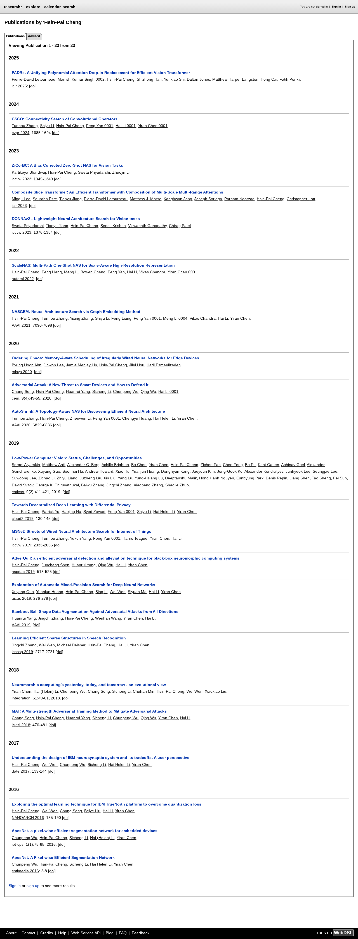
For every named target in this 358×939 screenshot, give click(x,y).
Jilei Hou (136, 365)
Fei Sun (340, 478)
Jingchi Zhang (119, 485)
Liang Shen (299, 478)
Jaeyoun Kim (203, 471)
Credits (46, 933)
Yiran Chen (240, 318)
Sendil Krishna (113, 225)
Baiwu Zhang (92, 485)
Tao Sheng (321, 478)
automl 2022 (23, 278)
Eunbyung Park (249, 478)
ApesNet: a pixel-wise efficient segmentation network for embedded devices (84, 830)
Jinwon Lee (54, 365)
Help (62, 933)
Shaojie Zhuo (177, 485)
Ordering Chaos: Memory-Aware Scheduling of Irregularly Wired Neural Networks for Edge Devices (105, 358)
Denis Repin (276, 478)
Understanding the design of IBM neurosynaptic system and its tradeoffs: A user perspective (100, 757)
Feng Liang (52, 272)
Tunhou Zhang (25, 125)
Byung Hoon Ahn (26, 365)
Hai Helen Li (164, 418)
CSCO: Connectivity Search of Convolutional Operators (64, 119)
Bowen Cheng (93, 272)
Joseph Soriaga (208, 199)
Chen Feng (233, 464)
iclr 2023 (19, 205)
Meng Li (71, 272)
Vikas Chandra (152, 272)
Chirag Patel (180, 225)
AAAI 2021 (21, 325)
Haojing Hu (71, 511)
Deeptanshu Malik (181, 478)
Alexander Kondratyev (263, 471)
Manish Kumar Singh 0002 (81, 79)
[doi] (33, 86)
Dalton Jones (198, 79)
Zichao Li (46, 478)
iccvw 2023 (21, 179)
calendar (52, 6)
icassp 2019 (22, 651)
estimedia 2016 (25, 871)
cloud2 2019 (23, 518)
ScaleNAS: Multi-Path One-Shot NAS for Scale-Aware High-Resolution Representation (93, 265)
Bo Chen (139, 464)
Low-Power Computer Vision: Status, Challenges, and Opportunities (77, 458)
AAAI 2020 (21, 425)
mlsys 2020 (22, 371)
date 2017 (21, 771)
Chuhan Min (143, 691)
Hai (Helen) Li (46, 691)
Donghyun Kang (175, 471)
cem (15, 398)
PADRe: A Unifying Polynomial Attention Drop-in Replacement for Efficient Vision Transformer (101, 72)
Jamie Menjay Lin (81, 365)
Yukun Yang (80, 538)
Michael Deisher (71, 645)
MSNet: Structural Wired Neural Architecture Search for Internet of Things (81, 531)
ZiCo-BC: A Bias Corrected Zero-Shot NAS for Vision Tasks (67, 165)
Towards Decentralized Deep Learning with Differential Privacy (71, 505)
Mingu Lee (21, 199)
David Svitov (22, 485)
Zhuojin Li (120, 172)
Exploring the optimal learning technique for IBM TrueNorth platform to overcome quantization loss (106, 804)
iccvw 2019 (21, 545)
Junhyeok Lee (298, 471)
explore (33, 6)
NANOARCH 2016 (28, 817)
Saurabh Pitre (45, 199)
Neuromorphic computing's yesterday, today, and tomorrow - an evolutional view (89, 684)
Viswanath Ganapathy (147, 225)
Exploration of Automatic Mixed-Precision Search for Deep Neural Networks (83, 584)
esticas (18, 491)
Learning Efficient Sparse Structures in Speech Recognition (69, 638)
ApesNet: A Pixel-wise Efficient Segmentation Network (63, 857)
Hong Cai (269, 79)
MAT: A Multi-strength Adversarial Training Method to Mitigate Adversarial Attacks (89, 711)
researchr (13, 6)
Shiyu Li (47, 125)
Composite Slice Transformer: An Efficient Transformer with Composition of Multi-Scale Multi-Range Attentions (117, 192)
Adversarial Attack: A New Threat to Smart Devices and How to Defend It (80, 385)
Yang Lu (125, 478)
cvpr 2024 (20, 132)
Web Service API (86, 933)
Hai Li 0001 (126, 125)
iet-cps (17, 844)
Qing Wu (148, 391)
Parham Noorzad (239, 199)
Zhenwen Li (80, 418)
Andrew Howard (99, 471)
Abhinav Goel (293, 464)
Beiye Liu (92, 811)
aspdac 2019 (23, 571)
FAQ (123, 933)
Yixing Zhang (81, 318)
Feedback (140, 933)
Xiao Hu (122, 471)
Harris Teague (135, 538)
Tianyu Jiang (70, 199)
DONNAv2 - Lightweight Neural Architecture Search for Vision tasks (76, 218)
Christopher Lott (301, 199)
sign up (33, 885)
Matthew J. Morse (145, 199)
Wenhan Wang (108, 618)
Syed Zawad (94, 511)
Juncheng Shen (55, 565)
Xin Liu (109, 478)
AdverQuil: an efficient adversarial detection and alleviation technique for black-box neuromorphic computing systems (125, 558)
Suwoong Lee (24, 478)
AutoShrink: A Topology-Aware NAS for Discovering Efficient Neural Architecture (88, 411)
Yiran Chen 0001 (153, 125)
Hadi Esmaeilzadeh (164, 365)
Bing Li (101, 591)
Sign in (336, 6)
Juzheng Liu (90, 478)
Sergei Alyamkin (26, 464)
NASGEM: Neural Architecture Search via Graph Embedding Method (76, 311)
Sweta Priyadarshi (94, 172)
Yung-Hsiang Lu (149, 478)
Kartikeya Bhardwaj (29, 172)
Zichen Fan (211, 464)
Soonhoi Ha (72, 471)
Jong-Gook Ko (229, 471)
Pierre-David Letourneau (33, 79)
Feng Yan (116, 272)
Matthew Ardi (53, 464)
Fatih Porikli (289, 79)
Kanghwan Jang (178, 199)
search (69, 6)
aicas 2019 (21, 598)
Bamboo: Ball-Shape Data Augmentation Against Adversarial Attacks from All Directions (95, 611)
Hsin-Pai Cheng (121, 79)
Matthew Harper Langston (235, 79)
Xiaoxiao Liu (215, 691)
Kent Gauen (268, 464)
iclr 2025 (19, 86)
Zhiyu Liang (67, 478)
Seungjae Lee (325, 471)
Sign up (350, 6)
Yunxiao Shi (174, 79)
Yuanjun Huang (145, 471)
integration (21, 698)
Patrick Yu (50, 511)
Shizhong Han (149, 79)
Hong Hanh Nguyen (216, 478)
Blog (110, 933)
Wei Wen (118, 591)
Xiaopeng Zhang (148, 485)
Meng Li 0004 (175, 318)
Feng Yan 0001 (99, 125)
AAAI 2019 (21, 625)
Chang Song (23, 391)
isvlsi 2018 (21, 725)
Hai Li (132, 272)
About (11, 933)
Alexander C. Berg (83, 464)
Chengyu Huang (136, 418)
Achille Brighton (115, 464)
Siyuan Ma (137, 591)
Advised (34, 36)
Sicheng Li (101, 391)
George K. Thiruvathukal (57, 485)
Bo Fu (250, 464)
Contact (28, 933)
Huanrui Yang (78, 391)
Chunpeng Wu (125, 391)
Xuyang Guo (49, 471)
